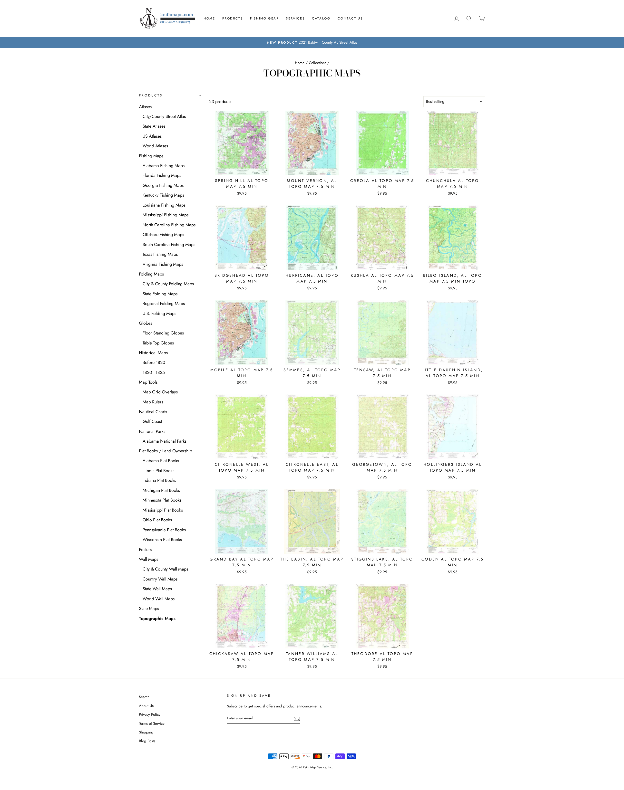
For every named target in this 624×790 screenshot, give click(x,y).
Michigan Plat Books (161, 490)
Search (144, 697)
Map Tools (148, 382)
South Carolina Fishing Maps (169, 244)
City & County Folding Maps (168, 284)
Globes (145, 323)
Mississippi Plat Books (163, 510)
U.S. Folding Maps (159, 313)
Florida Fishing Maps (162, 175)
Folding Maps (151, 274)
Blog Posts (147, 741)
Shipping (146, 732)
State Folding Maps (160, 294)
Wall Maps (148, 559)
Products (232, 18)
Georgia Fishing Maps (163, 185)
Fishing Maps (151, 156)
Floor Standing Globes (163, 333)
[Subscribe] (297, 718)
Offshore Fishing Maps (163, 234)
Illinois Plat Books (158, 470)
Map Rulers (153, 402)
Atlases (145, 107)
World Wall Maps (159, 599)
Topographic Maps (157, 618)
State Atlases (154, 126)
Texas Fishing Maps (160, 254)
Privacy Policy (149, 714)
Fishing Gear (264, 18)
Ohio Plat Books (157, 520)
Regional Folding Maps (164, 303)
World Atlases (155, 146)
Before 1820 (154, 362)
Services (295, 18)
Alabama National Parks (164, 441)
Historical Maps (153, 353)
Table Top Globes (158, 343)
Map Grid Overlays (160, 392)
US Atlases (152, 136)
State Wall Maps (157, 589)
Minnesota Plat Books (162, 500)
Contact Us (350, 18)
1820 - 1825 (154, 372)
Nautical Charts (153, 412)
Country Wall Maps (160, 579)
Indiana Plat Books (159, 480)
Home (209, 18)
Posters (145, 549)
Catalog (321, 18)
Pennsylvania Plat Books (164, 530)
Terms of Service (152, 723)
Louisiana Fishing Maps (164, 205)
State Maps (149, 608)
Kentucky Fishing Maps (163, 195)
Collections (317, 63)
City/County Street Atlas (164, 116)
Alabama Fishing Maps (164, 165)
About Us (146, 705)
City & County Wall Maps (165, 569)
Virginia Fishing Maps (163, 264)
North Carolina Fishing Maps (169, 225)
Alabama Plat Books (161, 460)
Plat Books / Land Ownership (165, 451)
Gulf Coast (152, 421)
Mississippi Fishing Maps (165, 215)
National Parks (152, 431)
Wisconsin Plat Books (162, 539)
